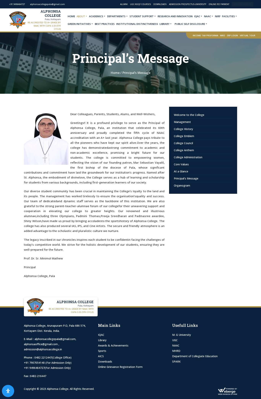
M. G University (181, 335)
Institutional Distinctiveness (137, 24)
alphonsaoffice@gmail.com (41, 344)
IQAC (197, 16)
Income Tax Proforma (205, 35)
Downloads (160, 4)
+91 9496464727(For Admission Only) (47, 368)
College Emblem (184, 136)
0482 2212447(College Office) (52, 357)
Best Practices (105, 24)
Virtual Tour (247, 35)
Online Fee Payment (219, 4)
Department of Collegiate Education (195, 356)
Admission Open (242, 4)
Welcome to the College (189, 115)
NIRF (217, 16)
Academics (96, 16)
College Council (183, 143)
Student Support (142, 16)
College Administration (188, 157)
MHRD (176, 351)
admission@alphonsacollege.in (43, 349)
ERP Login (232, 35)
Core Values (181, 164)
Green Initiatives (79, 24)
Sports (102, 351)
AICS (101, 356)
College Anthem (184, 150)
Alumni (124, 4)
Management (182, 122)
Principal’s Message (186, 178)
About (81, 16)
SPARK (176, 361)
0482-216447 (38, 376)
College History (183, 129)
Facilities (228, 16)
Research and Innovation (175, 16)
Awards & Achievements (113, 345)
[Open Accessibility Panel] (8, 391)
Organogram (182, 185)
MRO (222, 35)
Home (71, 16)
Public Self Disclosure (190, 24)
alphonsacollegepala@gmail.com (55, 339)
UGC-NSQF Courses (140, 4)
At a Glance (181, 171)
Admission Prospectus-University (187, 4)
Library (164, 24)
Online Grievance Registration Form (120, 367)
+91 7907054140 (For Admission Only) (47, 362)
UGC (175, 340)
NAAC (207, 16)
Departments (116, 16)
